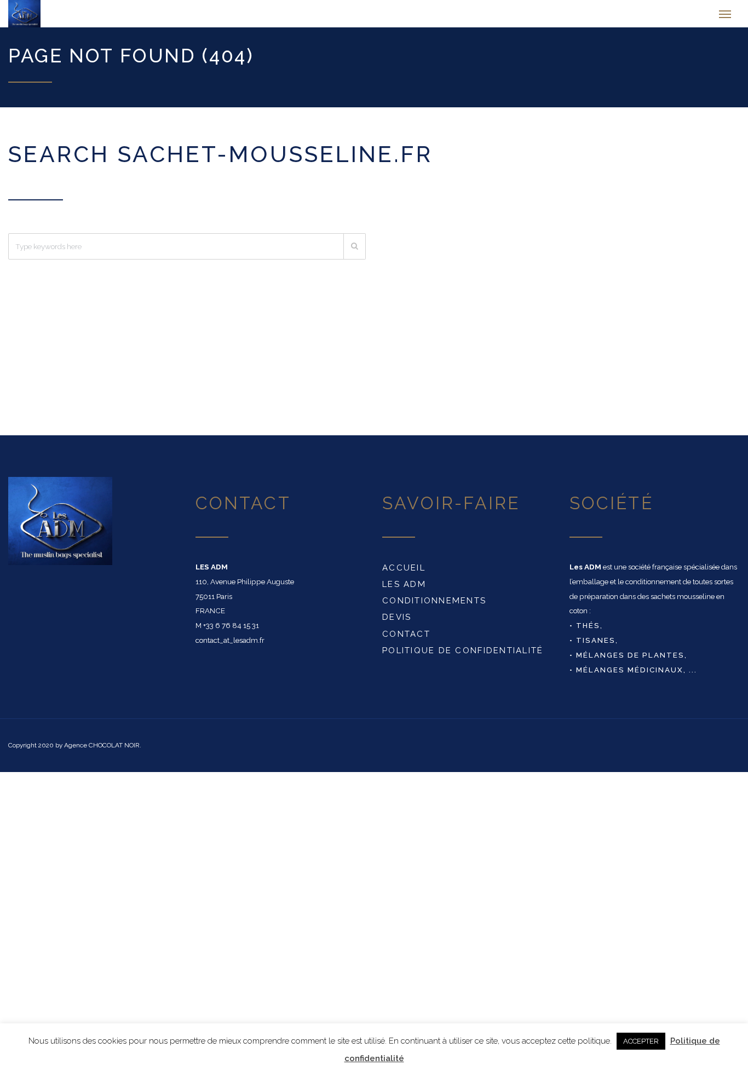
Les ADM (404, 590)
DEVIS (396, 622)
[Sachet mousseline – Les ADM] (62, 16)
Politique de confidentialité (463, 656)
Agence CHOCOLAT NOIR (102, 751)
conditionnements (434, 606)
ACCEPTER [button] (641, 1041)
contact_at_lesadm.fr (229, 645)
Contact (406, 639)
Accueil (403, 573)
